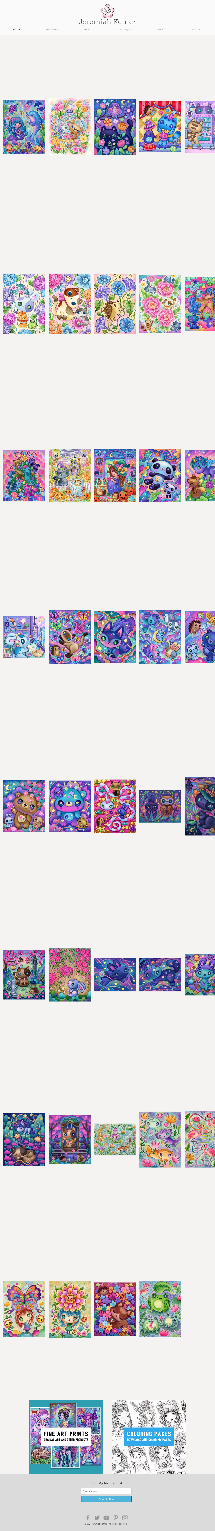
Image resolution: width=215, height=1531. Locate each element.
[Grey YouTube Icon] (106, 1517)
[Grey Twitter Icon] (97, 1517)
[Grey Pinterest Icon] (115, 1517)
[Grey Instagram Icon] (124, 1517)
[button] (52, 29)
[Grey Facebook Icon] (88, 1517)
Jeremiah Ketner (107, 22)
